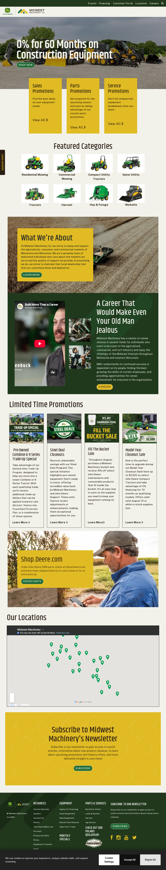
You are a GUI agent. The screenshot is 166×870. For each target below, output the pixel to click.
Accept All (130, 859)
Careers (154, 3)
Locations (141, 3)
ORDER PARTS (32, 581)
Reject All (150, 859)
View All (39, 120)
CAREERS (105, 387)
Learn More (20, 522)
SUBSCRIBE (83, 768)
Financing (104, 3)
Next (160, 56)
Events (92, 3)
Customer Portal (123, 3)
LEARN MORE (31, 275)
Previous (5, 56)
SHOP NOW (26, 65)
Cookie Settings (109, 860)
